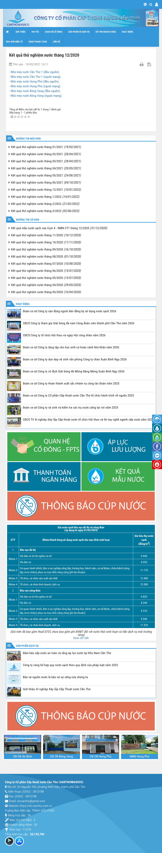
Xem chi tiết (81, 638)
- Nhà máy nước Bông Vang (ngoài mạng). (35, 95)
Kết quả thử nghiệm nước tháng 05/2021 (46, 175)
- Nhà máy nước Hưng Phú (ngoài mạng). (35, 86)
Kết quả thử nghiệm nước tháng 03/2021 (46, 161)
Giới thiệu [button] (20, 32)
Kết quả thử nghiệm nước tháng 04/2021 (46, 168)
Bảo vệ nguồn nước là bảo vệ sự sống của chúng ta (55, 677)
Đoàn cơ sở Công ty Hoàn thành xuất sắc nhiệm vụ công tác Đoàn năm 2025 (71, 383)
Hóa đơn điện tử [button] (14, 41)
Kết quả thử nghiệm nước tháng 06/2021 (46, 182)
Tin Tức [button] (35, 32)
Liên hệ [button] (56, 41)
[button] (150, 4)
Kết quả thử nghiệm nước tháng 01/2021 (46, 147)
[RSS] (145, 4)
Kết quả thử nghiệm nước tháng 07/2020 (46, 263)
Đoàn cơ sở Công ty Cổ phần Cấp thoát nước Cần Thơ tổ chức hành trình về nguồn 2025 (78, 395)
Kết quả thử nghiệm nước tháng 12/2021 (46, 189)
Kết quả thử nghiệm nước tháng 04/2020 (46, 285)
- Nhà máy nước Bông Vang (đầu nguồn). (35, 91)
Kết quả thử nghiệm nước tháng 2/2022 (45, 204)
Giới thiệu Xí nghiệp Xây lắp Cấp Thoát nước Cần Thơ (56, 689)
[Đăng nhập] (156, 4)
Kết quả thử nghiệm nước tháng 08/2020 (46, 256)
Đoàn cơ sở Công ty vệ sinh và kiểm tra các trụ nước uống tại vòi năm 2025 (70, 407)
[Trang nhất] (8, 32)
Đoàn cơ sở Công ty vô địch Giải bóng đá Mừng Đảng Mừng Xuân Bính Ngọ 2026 (73, 371)
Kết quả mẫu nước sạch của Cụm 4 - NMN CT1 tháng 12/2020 (59, 228)
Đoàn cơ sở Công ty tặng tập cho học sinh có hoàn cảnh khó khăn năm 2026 (71, 347)
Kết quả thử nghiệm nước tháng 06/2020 (46, 271)
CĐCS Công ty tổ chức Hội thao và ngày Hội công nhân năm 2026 (64, 335)
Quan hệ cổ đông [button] (53, 32)
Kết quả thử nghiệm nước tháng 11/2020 (46, 235)
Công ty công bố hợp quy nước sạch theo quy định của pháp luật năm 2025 (70, 665)
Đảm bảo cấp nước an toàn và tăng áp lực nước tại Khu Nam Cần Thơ (67, 653)
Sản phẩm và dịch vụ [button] (78, 32)
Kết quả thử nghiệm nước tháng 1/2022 (45, 197)
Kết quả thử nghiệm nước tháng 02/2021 (46, 154)
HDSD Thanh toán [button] (38, 41)
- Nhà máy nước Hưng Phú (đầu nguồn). (34, 81)
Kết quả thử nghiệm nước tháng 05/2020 (46, 278)
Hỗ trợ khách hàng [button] (106, 32)
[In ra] (142, 64)
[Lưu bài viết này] (149, 64)
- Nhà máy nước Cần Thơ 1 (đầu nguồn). (34, 72)
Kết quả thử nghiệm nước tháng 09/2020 (46, 249)
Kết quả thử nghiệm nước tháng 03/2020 (46, 292)
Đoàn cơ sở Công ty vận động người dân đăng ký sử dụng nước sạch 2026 (69, 311)
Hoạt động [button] (127, 32)
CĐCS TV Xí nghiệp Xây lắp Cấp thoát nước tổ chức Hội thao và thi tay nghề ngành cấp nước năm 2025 (88, 419)
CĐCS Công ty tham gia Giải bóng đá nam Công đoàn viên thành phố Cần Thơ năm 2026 (78, 323)
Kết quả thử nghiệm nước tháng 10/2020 (46, 242)
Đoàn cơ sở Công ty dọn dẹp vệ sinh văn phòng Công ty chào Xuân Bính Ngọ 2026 (75, 359)
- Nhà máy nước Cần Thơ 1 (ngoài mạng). (35, 77)
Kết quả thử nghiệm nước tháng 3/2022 (45, 211)
